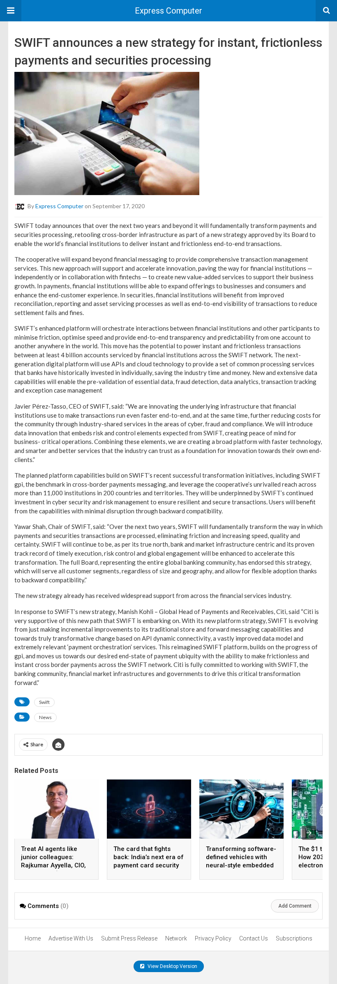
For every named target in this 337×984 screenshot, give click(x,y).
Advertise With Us (70, 938)
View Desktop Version (171, 966)
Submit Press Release (129, 938)
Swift (44, 702)
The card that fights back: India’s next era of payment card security (148, 857)
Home (33, 938)
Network (176, 938)
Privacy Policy (213, 938)
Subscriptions (294, 938)
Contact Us (253, 938)
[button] (10, 10)
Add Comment (295, 906)
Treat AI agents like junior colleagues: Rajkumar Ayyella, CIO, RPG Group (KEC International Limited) (53, 865)
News (45, 717)
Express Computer (168, 11)
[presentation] (309, 833)
